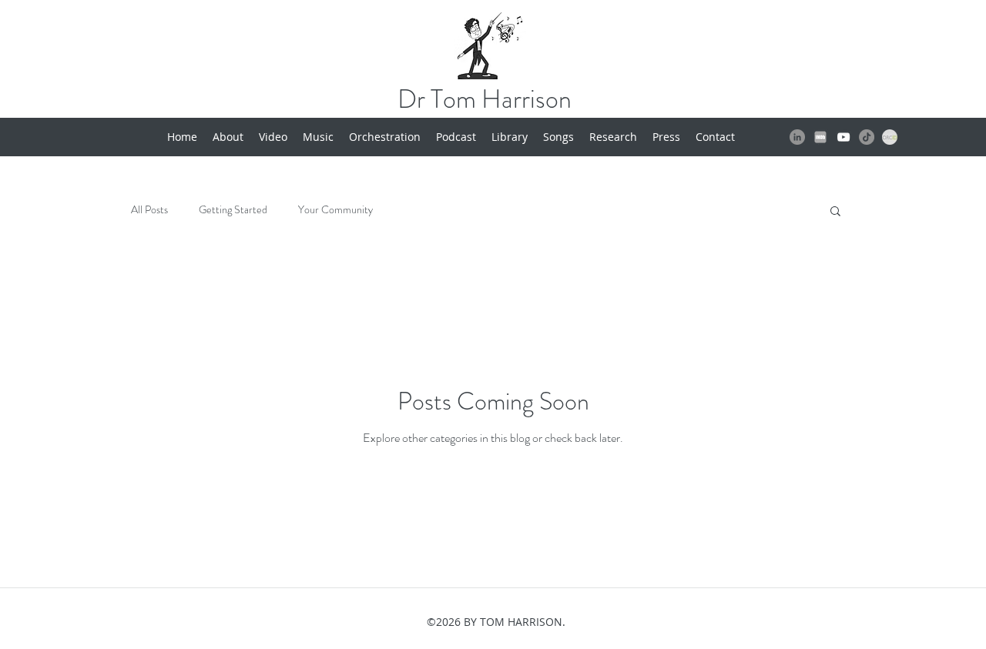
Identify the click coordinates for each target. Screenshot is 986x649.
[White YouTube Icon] (843, 137)
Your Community (335, 209)
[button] (835, 212)
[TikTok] (866, 137)
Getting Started (233, 209)
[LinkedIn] (797, 137)
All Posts (149, 209)
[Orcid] (889, 137)
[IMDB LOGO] (820, 137)
